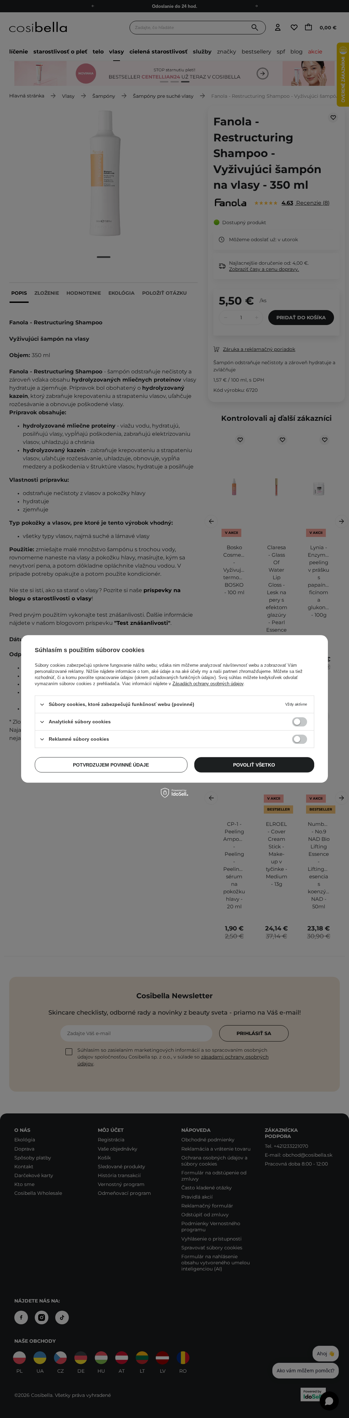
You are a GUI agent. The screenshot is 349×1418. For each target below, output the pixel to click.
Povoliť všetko (254, 765)
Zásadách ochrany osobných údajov (207, 683)
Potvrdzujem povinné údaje (111, 765)
